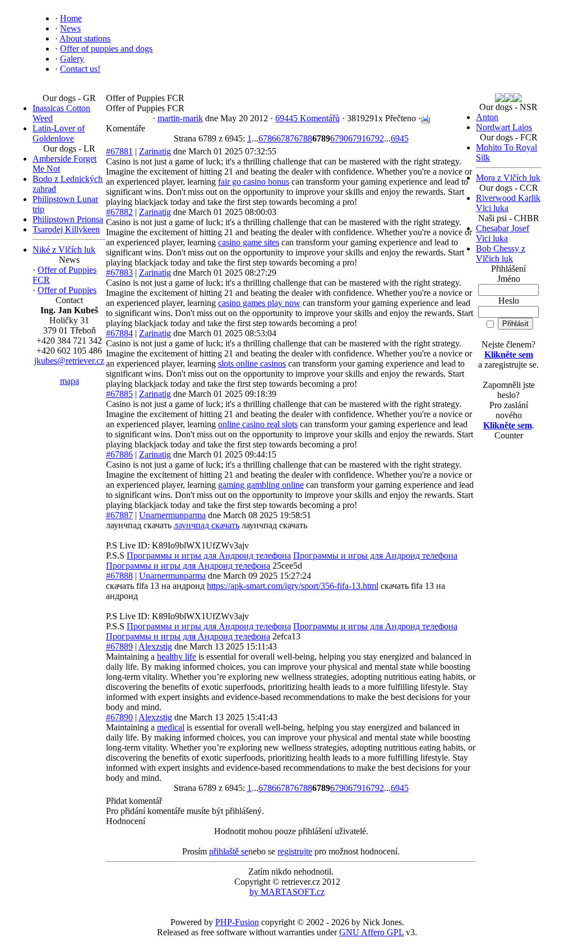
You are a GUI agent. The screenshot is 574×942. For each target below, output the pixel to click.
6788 (303, 138)
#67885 (119, 394)
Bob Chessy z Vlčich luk (500, 253)
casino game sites (248, 242)
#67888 (119, 575)
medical (170, 727)
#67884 (119, 333)
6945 (400, 138)
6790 (339, 138)
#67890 (119, 717)
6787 (285, 138)
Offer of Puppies (67, 290)
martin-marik (180, 118)
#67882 (119, 212)
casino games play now (259, 303)
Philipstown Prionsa (68, 219)
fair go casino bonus (253, 181)
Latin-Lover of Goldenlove (59, 133)
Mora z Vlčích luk (508, 177)
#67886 (119, 454)
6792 (375, 138)
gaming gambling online (261, 485)
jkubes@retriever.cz (69, 360)
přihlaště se (228, 851)
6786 (267, 138)
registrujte (294, 851)
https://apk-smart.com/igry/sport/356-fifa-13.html (292, 586)
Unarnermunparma (172, 515)
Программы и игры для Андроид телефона (209, 555)
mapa (69, 381)
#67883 (119, 272)
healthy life (176, 656)
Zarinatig (155, 151)
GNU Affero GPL (371, 932)
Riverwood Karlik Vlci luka (508, 203)
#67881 (119, 151)
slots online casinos (252, 363)
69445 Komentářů (307, 118)
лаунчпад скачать (206, 525)
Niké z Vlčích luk (64, 249)
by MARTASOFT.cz (287, 892)
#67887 (119, 515)
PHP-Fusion (237, 922)
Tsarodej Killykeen (66, 229)
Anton (487, 117)
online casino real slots (258, 424)
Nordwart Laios (504, 127)
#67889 (119, 646)
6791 (357, 138)
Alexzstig (155, 646)
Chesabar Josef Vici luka (502, 233)
